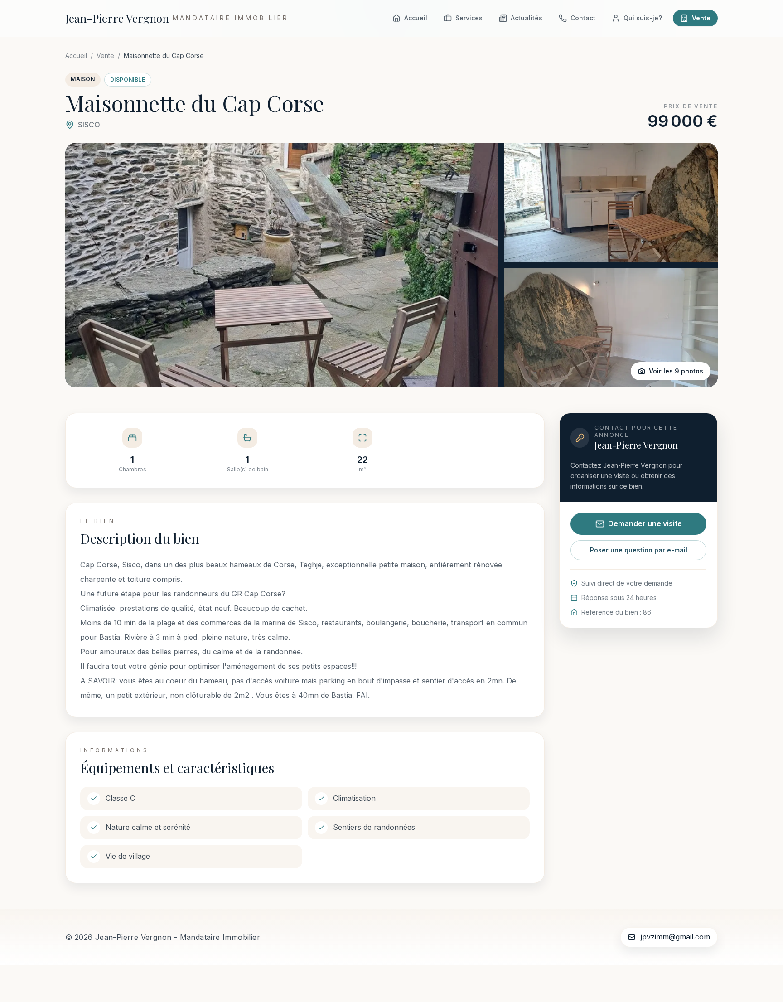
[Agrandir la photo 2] (611, 202)
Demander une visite (645, 523)
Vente (105, 55)
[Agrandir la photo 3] (611, 327)
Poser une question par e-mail (638, 550)
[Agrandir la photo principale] (281, 265)
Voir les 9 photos (676, 371)
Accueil (76, 55)
